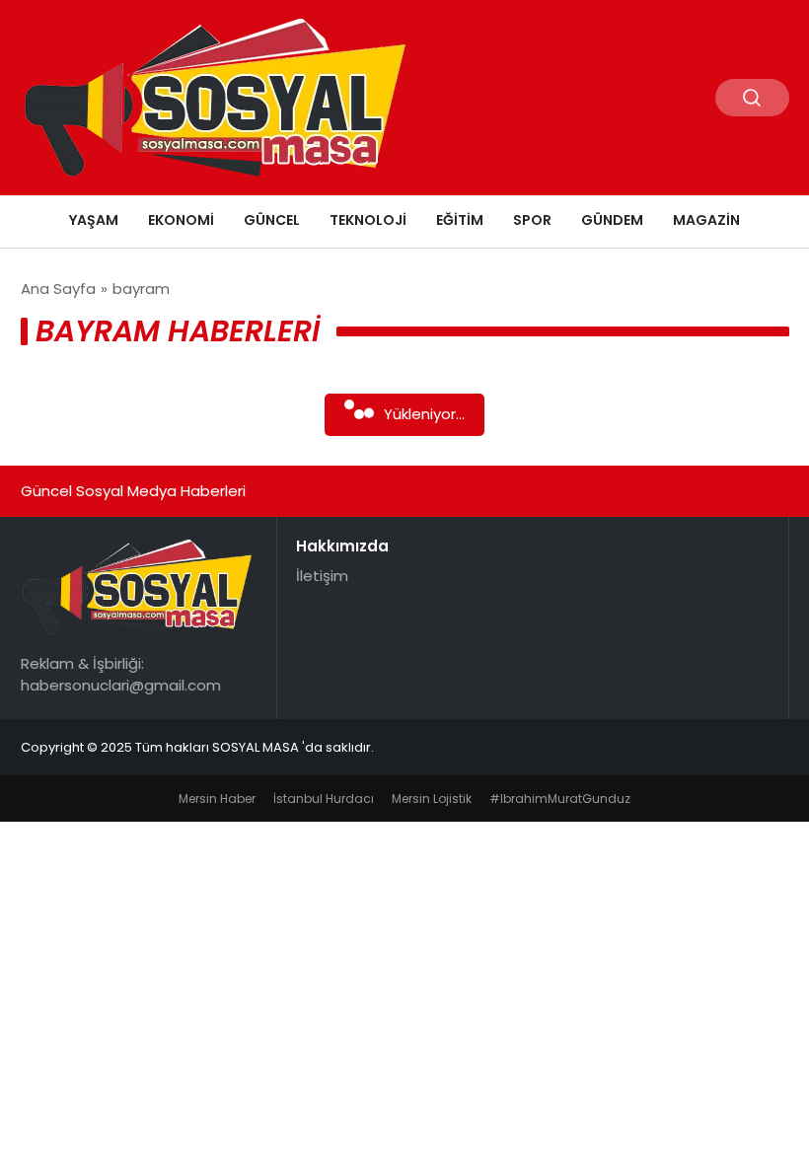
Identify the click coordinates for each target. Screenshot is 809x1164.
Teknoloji (368, 220)
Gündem (612, 220)
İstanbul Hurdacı (323, 798)
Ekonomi (181, 220)
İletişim (322, 575)
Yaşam (93, 220)
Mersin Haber (217, 798)
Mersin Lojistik (432, 798)
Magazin (706, 220)
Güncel (272, 220)
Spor (532, 220)
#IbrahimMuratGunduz (559, 798)
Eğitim (459, 220)
